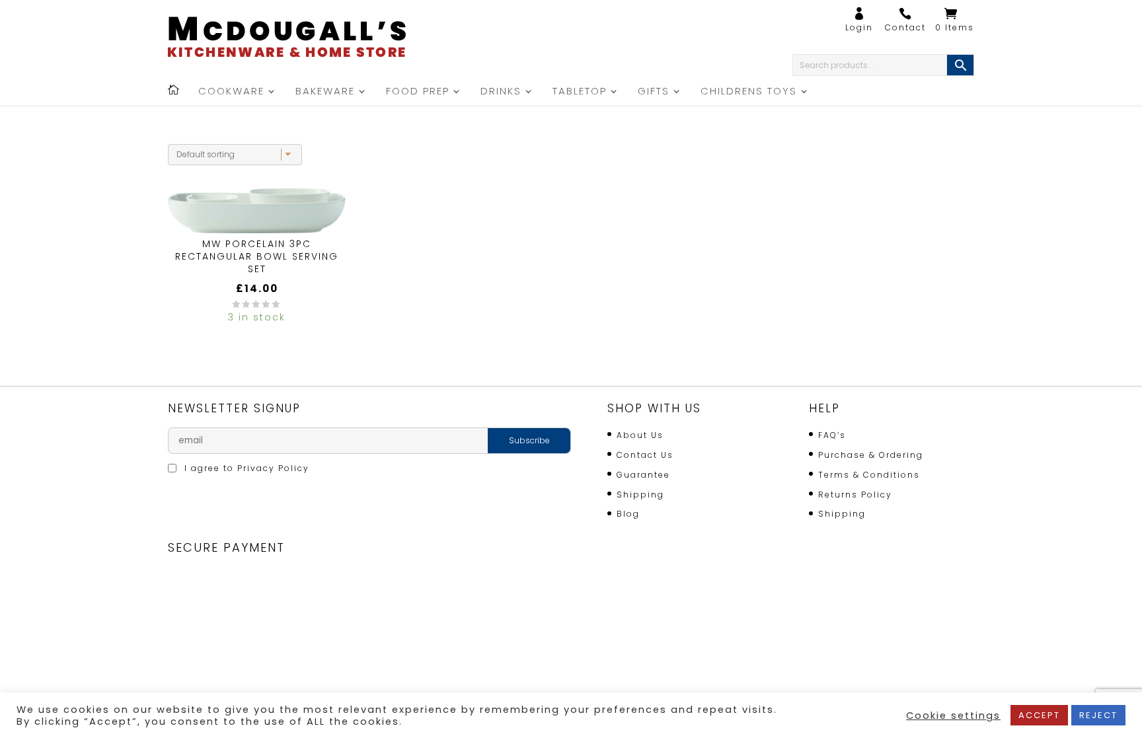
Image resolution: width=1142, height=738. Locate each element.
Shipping (640, 494)
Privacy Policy (273, 468)
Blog (628, 513)
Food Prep (417, 92)
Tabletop (579, 92)
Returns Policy (855, 494)
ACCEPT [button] (1039, 715)
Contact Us (645, 455)
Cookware (231, 92)
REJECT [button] (1098, 715)
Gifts (653, 92)
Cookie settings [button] (953, 715)
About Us (640, 435)
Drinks (500, 92)
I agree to (245, 468)
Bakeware (325, 92)
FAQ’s (832, 435)
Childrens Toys (749, 92)
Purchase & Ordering (870, 455)
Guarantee (643, 474)
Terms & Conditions (869, 474)
